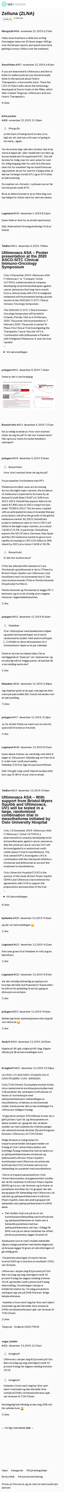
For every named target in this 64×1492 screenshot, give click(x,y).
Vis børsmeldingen (16, 351)
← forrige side (10, 1427)
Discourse (18, 1483)
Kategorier (17, 1470)
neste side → (26, 1427)
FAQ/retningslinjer (36, 1470)
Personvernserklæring (30, 1476)
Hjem (5, 1470)
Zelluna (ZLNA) (18, 13)
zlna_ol (7, 19)
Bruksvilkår (8, 1476)
